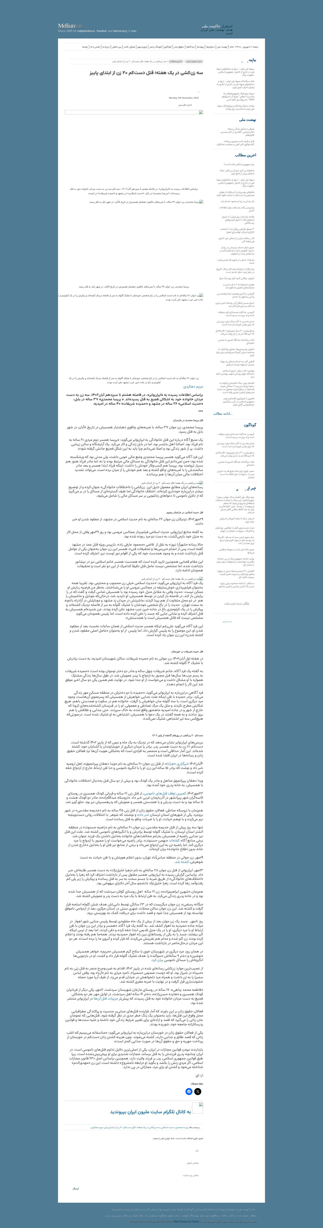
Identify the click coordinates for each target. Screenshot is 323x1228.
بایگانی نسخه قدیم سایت (236, 603)
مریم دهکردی (193, 387)
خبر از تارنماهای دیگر (245, 488)
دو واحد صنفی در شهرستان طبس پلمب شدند (235, 261)
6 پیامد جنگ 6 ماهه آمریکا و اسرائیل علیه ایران (237, 520)
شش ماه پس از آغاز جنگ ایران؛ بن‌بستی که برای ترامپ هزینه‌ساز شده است (235, 323)
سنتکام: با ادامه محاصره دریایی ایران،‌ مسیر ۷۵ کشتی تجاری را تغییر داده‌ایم (236, 585)
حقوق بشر (179, 47)
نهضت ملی (222, 47)
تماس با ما (95, 47)
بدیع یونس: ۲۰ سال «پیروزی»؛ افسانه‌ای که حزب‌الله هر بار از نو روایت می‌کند (235, 332)
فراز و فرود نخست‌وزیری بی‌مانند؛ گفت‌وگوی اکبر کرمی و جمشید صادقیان (235, 143)
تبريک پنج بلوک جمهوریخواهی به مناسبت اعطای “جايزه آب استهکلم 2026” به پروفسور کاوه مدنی (238, 97)
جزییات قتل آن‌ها (106, 999)
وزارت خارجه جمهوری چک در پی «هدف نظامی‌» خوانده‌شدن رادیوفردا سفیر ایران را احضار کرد (235, 562)
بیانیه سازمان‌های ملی (247, 60)
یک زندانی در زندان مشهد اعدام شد (237, 201)
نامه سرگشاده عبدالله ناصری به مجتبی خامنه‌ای (236, 341)
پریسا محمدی (182, 1127)
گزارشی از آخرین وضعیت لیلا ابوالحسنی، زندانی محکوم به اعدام (235, 295)
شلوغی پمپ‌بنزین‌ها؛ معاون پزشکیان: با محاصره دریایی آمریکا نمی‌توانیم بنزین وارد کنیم (235, 352)
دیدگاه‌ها (190, 47)
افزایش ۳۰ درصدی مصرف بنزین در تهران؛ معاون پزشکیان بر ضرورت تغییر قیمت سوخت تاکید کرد (235, 574)
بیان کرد (158, 960)
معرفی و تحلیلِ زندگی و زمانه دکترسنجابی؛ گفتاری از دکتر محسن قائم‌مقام (237, 132)
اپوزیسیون (142, 47)
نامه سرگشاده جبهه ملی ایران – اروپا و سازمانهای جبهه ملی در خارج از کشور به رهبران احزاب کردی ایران (235, 84)
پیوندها (200, 47)
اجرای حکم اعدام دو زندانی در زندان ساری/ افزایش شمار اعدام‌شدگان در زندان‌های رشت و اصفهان (237, 251)
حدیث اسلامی (167, 1127)
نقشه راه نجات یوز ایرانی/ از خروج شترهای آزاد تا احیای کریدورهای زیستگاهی (238, 220)
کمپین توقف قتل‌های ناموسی (165, 793)
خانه (232, 47)
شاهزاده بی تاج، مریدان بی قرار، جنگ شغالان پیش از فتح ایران (237, 172)
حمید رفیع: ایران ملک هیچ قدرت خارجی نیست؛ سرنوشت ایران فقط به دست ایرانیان (235, 474)
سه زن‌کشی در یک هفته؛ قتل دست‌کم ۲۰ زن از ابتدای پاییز (146, 73)
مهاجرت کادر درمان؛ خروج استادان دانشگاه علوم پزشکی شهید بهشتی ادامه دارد (235, 374)
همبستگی (200, 1209)
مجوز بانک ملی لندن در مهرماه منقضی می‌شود (236, 551)
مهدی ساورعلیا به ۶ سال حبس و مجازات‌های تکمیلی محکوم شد (238, 286)
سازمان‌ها (210, 47)
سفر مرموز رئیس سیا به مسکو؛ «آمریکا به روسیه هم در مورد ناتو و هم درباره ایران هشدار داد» (236, 540)
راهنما (85, 47)
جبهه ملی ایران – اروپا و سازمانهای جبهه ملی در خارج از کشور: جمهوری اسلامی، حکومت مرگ (235, 72)
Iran (250, 18)
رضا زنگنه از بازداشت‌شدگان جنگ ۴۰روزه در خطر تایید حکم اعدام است (235, 270)
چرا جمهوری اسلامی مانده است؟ (239, 164)
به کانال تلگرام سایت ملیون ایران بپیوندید (151, 1112)
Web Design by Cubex (186, 1221)
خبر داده (143, 815)
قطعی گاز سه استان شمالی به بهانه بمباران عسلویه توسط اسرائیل (237, 363)
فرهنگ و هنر (155, 47)
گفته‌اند (175, 841)
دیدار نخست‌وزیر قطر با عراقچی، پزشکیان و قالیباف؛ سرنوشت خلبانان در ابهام (235, 529)
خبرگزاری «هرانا (178, 764)
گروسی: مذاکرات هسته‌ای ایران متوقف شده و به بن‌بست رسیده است (236, 314)
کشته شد (182, 862)
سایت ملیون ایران (194, 61)
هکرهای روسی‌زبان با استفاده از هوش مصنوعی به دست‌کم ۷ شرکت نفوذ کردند (235, 193)
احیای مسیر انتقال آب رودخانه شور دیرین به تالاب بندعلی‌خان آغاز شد (235, 304)
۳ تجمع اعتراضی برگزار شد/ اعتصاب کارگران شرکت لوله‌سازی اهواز (237, 230)
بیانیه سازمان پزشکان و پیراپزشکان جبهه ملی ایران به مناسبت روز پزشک (235, 107)
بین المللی (116, 47)
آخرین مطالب (176, 61)
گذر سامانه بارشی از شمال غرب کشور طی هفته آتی (236, 240)
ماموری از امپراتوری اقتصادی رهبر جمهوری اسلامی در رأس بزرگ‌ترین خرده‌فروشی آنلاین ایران (238, 402)
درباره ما (106, 47)
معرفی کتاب (129, 47)
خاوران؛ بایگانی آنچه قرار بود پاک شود (236, 278)
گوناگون (168, 47)
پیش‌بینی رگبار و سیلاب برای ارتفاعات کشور (237, 209)
